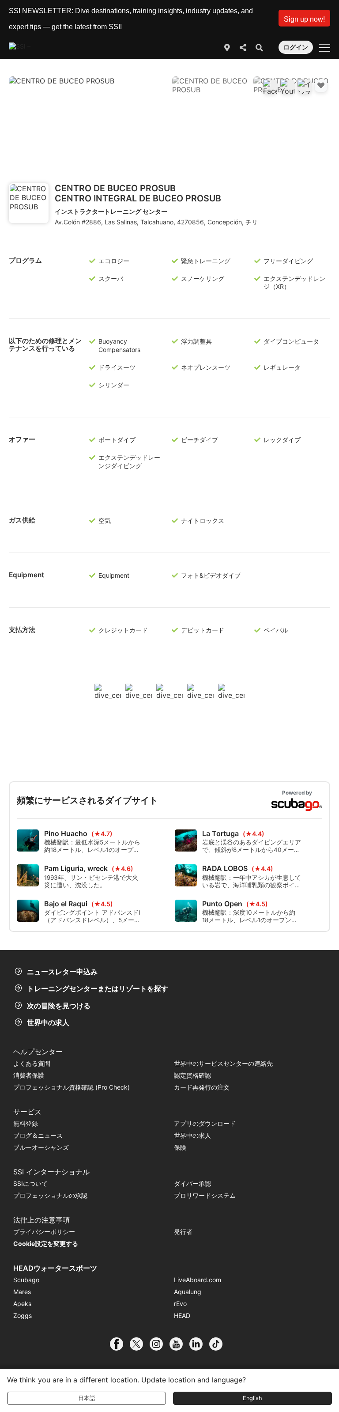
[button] (304, 18)
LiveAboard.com (197, 1279)
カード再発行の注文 (202, 1087)
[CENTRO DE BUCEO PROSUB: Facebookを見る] (270, 86)
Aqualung (187, 1291)
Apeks (22, 1303)
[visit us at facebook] (120, 1344)
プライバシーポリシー (44, 1231)
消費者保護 (28, 1075)
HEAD (182, 1315)
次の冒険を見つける (58, 1005)
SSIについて (30, 1183)
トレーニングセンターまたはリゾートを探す (97, 988)
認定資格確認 (192, 1075)
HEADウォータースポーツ (55, 1268)
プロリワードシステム (205, 1195)
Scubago (26, 1279)
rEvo (180, 1303)
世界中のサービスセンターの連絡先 (223, 1063)
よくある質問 (31, 1063)
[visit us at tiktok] (219, 1344)
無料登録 (25, 1123)
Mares (22, 1291)
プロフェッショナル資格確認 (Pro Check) (71, 1087)
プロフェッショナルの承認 (50, 1195)
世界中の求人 (48, 1022)
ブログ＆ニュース (38, 1135)
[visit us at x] (140, 1344)
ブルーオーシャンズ (41, 1147)
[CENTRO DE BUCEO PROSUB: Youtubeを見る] (287, 86)
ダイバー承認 (192, 1183)
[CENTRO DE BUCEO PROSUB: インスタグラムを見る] (305, 86)
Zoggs (22, 1315)
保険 (180, 1147)
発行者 (183, 1231)
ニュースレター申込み (62, 971)
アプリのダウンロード (205, 1123)
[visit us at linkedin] (199, 1344)
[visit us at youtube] (179, 1344)
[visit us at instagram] (160, 1344)
